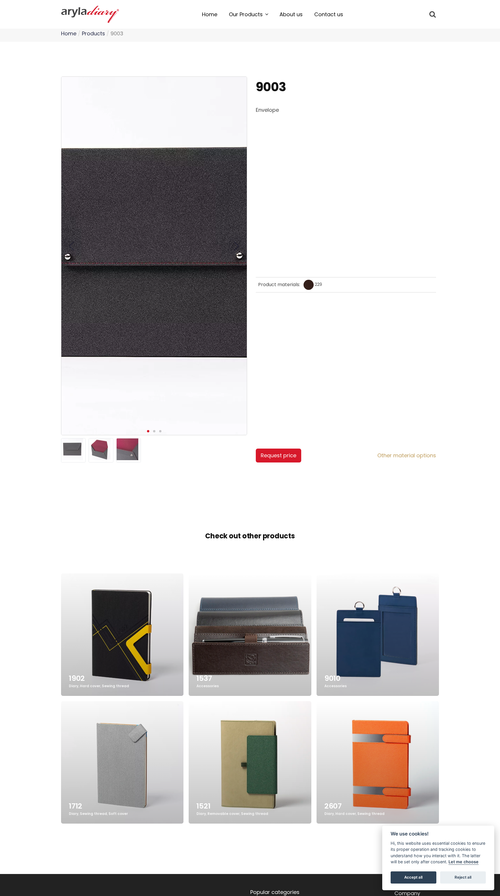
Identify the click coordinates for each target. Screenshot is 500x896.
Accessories (207, 686)
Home (68, 33)
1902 (77, 678)
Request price (278, 455)
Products (93, 33)
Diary (73, 686)
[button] (248, 14)
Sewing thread (115, 686)
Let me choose (463, 862)
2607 (333, 806)
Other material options (406, 455)
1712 (75, 806)
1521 (203, 806)
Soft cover (118, 814)
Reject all (463, 877)
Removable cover (223, 814)
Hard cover (90, 686)
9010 (332, 678)
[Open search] (432, 14)
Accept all (413, 877)
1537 (204, 678)
